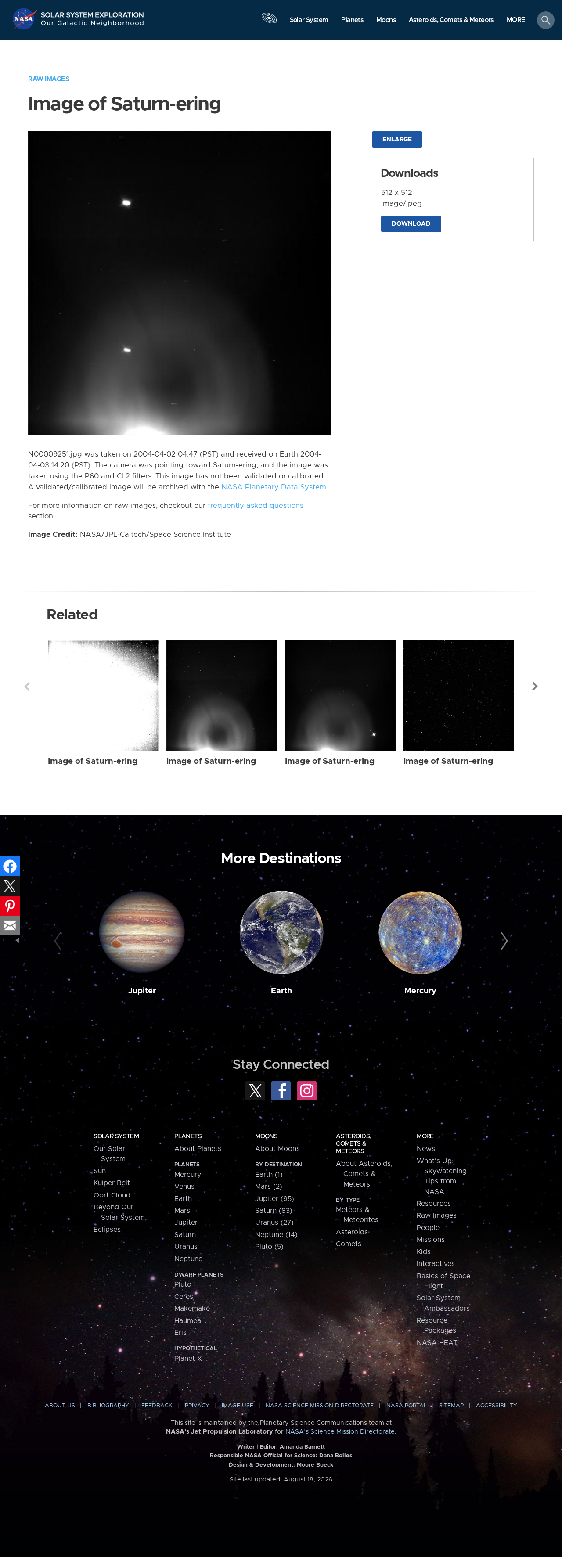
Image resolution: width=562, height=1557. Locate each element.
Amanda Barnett (302, 1447)
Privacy (197, 1406)
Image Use (237, 1406)
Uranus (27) (274, 1222)
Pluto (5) (269, 1246)
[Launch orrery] (269, 22)
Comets (348, 1244)
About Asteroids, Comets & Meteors (364, 1174)
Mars (182, 1210)
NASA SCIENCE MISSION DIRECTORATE (320, 1406)
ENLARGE (397, 140)
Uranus (186, 1246)
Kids (424, 1251)
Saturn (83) (273, 1210)
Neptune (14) (276, 1234)
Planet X (188, 1358)
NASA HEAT (437, 1342)
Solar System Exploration (92, 12)
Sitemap (451, 1406)
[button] (516, 21)
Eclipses (107, 1229)
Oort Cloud (112, 1195)
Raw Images (48, 79)
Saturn (185, 1234)
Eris (180, 1332)
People (428, 1227)
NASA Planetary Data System (273, 487)
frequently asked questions (255, 505)
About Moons (277, 1148)
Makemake (192, 1308)
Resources (434, 1203)
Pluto (182, 1284)
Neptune (188, 1258)
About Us (60, 1406)
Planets (188, 1136)
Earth (281, 991)
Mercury (420, 991)
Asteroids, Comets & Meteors (353, 1143)
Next (535, 687)
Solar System (116, 1136)
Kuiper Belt (112, 1183)
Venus (184, 1186)
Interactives (436, 1263)
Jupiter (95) (274, 1198)
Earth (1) (269, 1174)
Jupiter (142, 991)
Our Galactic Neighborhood (92, 25)
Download (411, 224)
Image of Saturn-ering (92, 761)
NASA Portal (406, 1406)
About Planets (197, 1148)
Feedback (156, 1406)
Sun (100, 1171)
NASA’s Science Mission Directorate (340, 1432)
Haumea (187, 1320)
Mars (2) (268, 1186)
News (426, 1148)
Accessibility (496, 1406)
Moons (266, 1136)
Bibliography (108, 1406)
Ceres (183, 1296)
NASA (25, 19)
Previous (26, 687)
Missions (431, 1239)
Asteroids (352, 1232)
